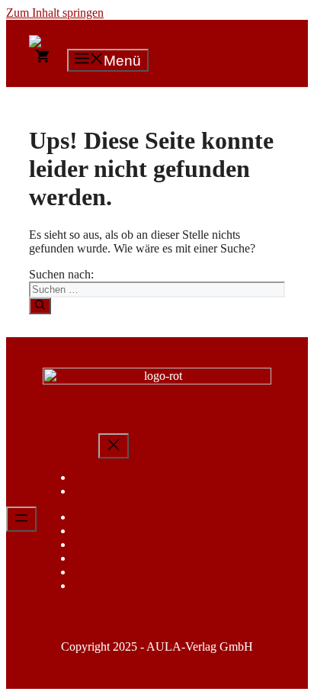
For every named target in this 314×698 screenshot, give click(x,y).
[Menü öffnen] (21, 519)
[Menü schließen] (113, 445)
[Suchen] (40, 306)
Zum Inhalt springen (55, 12)
